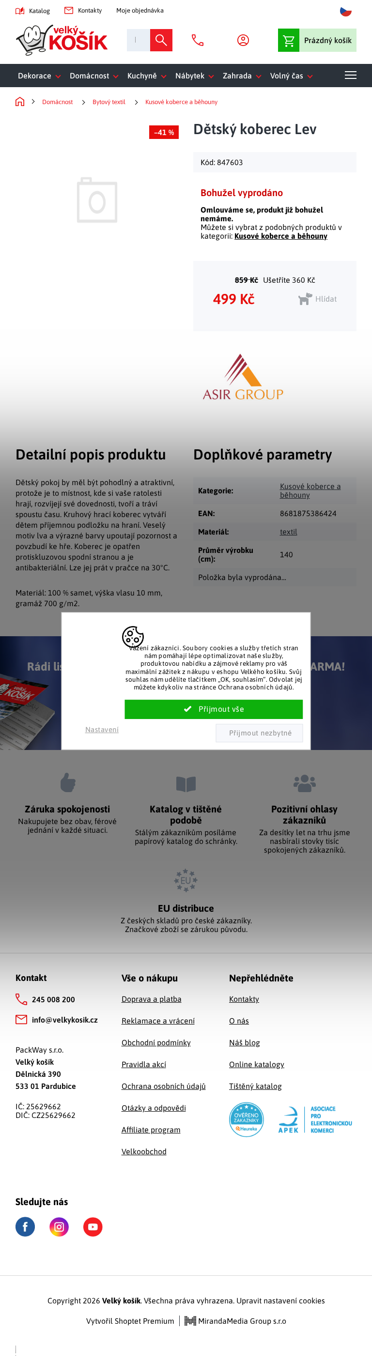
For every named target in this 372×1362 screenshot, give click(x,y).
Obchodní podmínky (156, 1042)
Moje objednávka (140, 10)
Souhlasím (214, 709)
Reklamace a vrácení (158, 1020)
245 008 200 (53, 999)
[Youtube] (93, 1227)
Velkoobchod (144, 1151)
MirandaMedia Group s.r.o (241, 1320)
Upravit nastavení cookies (280, 1300)
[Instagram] (59, 1227)
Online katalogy (256, 1064)
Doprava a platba (152, 999)
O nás (239, 1020)
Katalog (39, 11)
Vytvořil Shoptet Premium (130, 1320)
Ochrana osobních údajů (164, 1086)
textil (288, 531)
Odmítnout (259, 733)
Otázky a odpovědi (154, 1107)
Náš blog (244, 1042)
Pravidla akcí (144, 1064)
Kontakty (90, 10)
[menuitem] (41, 75)
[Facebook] (25, 1227)
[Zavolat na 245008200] (200, 40)
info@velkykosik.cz (65, 1019)
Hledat (161, 40)
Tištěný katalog (255, 1086)
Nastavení (102, 729)
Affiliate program (151, 1129)
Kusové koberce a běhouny (280, 235)
